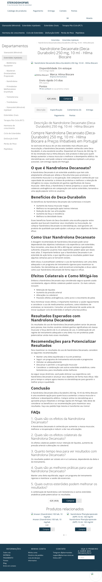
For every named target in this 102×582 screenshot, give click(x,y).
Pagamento (38, 11)
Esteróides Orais (51, 25)
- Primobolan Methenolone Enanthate (10, 89)
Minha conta (32, 552)
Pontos (74, 11)
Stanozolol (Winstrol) (11, 25)
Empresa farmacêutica (58, 77)
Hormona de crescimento (13, 33)
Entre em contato (9, 566)
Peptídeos (80, 33)
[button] (66, 18)
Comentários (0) (74, 110)
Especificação (56, 110)
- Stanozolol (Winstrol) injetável (14, 108)
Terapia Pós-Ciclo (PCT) (72, 25)
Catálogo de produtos (17, 11)
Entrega (51, 11)
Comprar (67, 98)
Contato (62, 11)
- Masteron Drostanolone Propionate (10, 73)
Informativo (32, 560)
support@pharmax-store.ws (63, 555)
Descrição (41, 110)
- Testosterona (11, 97)
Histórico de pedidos (35, 555)
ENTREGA (6, 555)
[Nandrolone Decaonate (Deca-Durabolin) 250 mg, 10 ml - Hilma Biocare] (65, 63)
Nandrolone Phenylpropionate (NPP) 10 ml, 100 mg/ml (82, 520)
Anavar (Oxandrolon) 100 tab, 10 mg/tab (47, 520)
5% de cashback (45, 89)
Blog (5, 563)
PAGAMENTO (8, 558)
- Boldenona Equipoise (10, 64)
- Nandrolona (10, 81)
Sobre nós (7, 552)
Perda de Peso (67, 33)
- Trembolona (10, 102)
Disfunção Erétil (52, 33)
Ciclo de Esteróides (34, 33)
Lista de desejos (34, 558)
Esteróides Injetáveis (31, 25)
